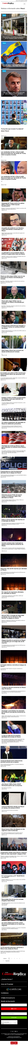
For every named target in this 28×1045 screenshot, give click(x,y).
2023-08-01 (4, 929)
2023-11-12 (4, 835)
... (1, 134)
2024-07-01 (3, 380)
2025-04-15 (4, 235)
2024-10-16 (4, 332)
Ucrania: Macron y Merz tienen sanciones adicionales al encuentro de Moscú (14, 93)
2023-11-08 (3, 858)
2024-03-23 (4, 502)
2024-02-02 (4, 789)
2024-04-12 (4, 404)
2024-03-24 (3, 477)
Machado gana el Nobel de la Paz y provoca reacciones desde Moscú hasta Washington (14, 65)
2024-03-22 (4, 551)
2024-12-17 (3, 283)
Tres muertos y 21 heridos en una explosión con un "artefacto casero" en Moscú (14, 37)
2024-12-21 (4, 258)
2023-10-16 (4, 881)
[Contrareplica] (8, 3)
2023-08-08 (4, 905)
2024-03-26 (4, 428)
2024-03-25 (4, 453)
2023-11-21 (4, 811)
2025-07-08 (3, 160)
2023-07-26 (3, 953)
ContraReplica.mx (19, 1034)
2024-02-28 (3, 766)
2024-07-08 (4, 355)
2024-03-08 (4, 743)
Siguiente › (8, 960)
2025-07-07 (4, 210)
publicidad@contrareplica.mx (14, 1037)
